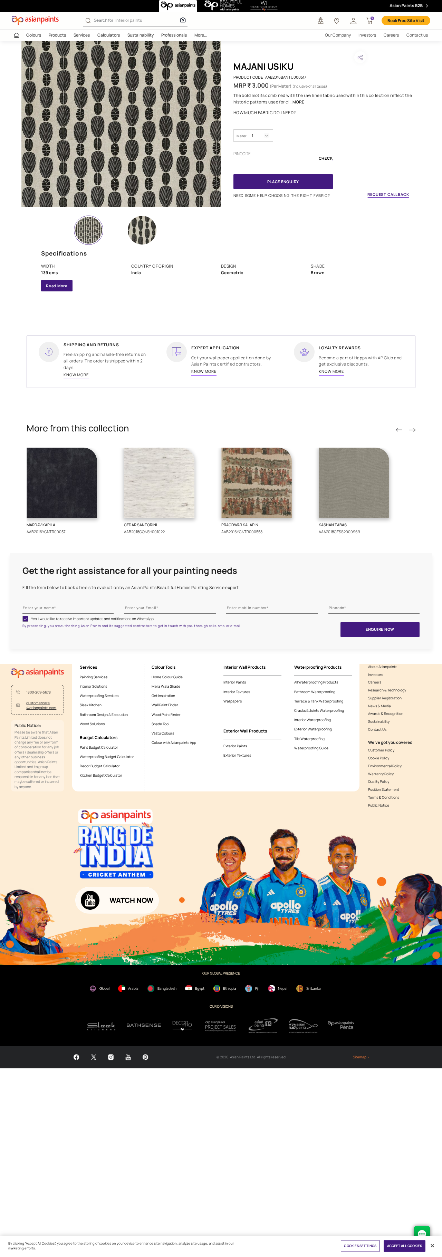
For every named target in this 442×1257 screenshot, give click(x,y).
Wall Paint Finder (165, 704)
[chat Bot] (422, 1234)
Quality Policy (378, 781)
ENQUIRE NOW (380, 629)
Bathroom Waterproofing (314, 691)
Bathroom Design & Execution (104, 714)
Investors (367, 35)
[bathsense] (144, 1025)
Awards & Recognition (385, 713)
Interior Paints (234, 682)
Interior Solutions (93, 686)
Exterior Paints (235, 746)
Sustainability (140, 35)
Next (412, 430)
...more (296, 102)
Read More (57, 285)
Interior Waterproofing (312, 719)
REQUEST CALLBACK (388, 194)
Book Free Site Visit (405, 20)
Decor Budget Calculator (100, 766)
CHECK (326, 159)
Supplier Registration (385, 698)
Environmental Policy (385, 766)
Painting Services (93, 677)
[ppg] (263, 1025)
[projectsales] (221, 1025)
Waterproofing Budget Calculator (107, 756)
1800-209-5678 (38, 692)
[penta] (342, 1026)
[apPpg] (303, 1026)
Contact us (417, 35)
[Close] (432, 1245)
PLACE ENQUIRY (283, 181)
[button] (353, 21)
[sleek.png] (101, 1025)
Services (82, 35)
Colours (33, 35)
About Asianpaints (382, 666)
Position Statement (383, 789)
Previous (399, 430)
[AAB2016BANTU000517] (121, 124)
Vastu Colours (163, 733)
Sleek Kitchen (91, 704)
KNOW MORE (76, 374)
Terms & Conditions (383, 797)
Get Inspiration (163, 695)
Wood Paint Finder (166, 714)
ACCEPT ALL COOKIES (404, 1246)
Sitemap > (361, 1057)
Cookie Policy (378, 758)
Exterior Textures (237, 755)
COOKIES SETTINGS (360, 1246)
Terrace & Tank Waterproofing (318, 701)
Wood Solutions (92, 723)
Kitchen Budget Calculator (101, 775)
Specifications (64, 253)
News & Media (379, 706)
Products (57, 35)
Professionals (174, 35)
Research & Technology (387, 690)
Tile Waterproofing (309, 738)
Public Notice (378, 805)
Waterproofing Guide (311, 748)
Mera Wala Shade (166, 686)
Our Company (338, 35)
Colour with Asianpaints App (174, 742)
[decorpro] (182, 1025)
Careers (391, 35)
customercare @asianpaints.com (41, 705)
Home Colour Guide (167, 677)
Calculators (108, 35)
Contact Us (377, 729)
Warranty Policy (381, 773)
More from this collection (78, 428)
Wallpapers (232, 701)
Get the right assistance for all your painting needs (129, 571)
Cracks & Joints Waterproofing (319, 710)
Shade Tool (160, 723)
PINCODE (242, 154)
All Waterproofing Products (316, 682)
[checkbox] (25, 619)
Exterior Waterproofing (313, 729)
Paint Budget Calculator (99, 747)
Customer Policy (381, 750)
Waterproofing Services (99, 695)
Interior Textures (236, 691)
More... (200, 35)
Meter (242, 135)
